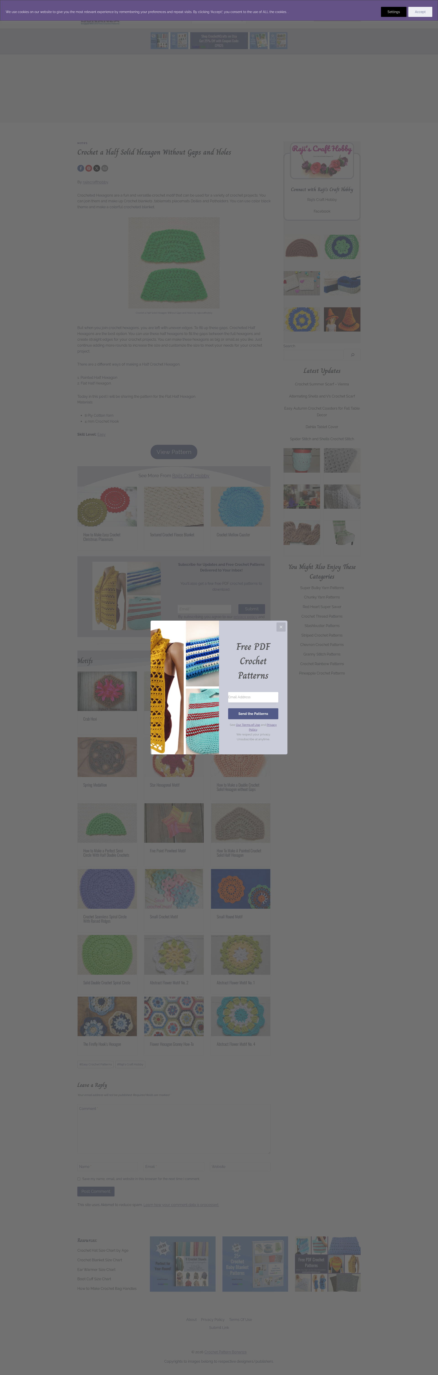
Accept (420, 12)
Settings (394, 12)
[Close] (281, 627)
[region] (219, 10)
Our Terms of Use (248, 725)
